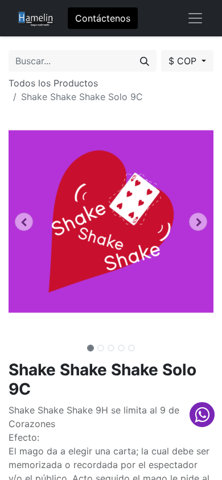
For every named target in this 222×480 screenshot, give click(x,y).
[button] (24, 221)
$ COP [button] (183, 61)
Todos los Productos (53, 83)
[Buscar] (145, 61)
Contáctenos (102, 18)
